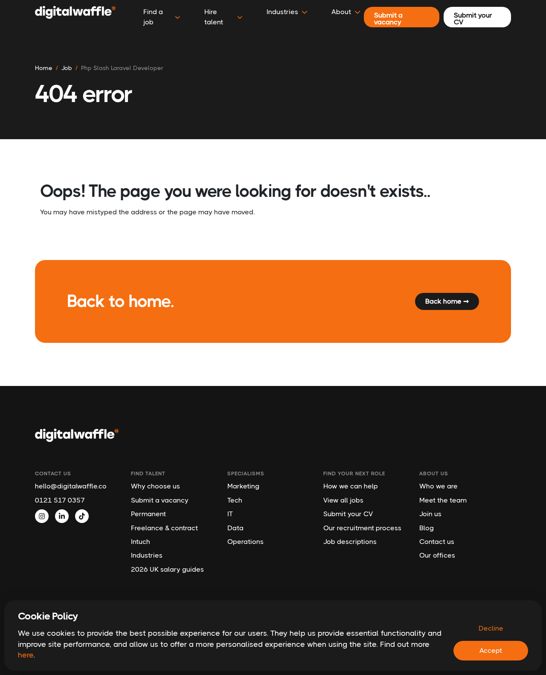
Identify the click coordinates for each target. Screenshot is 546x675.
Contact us (436, 542)
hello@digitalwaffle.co (71, 486)
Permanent (148, 514)
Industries (147, 555)
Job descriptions (350, 542)
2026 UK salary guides (167, 569)
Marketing (243, 486)
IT (230, 514)
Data (235, 528)
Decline (491, 628)
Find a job (153, 17)
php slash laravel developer (122, 67)
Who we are (438, 486)
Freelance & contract (164, 528)
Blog (426, 528)
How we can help (350, 486)
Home (43, 67)
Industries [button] (282, 12)
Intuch (140, 542)
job (66, 67)
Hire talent (213, 17)
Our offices (437, 555)
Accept (490, 650)
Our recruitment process (362, 528)
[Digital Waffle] (75, 17)
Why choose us (155, 486)
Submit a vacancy (160, 500)
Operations (245, 542)
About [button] (341, 12)
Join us (430, 514)
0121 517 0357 (60, 500)
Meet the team (443, 500)
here (25, 655)
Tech (234, 500)
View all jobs (343, 500)
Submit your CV (348, 514)
